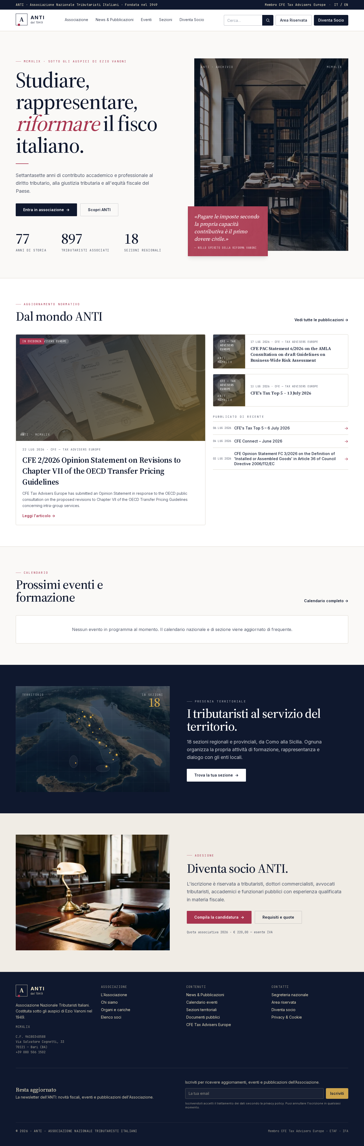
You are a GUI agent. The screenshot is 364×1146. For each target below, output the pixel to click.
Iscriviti (337, 1093)
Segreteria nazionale (290, 994)
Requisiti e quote (278, 917)
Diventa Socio (192, 19)
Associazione (76, 19)
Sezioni (165, 19)
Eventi (146, 19)
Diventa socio (284, 1009)
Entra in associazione (46, 209)
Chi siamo (109, 1002)
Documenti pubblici (203, 1017)
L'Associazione (114, 994)
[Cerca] (267, 20)
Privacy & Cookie (287, 1017)
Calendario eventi (201, 1002)
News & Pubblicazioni (115, 19)
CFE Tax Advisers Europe (208, 1024)
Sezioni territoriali (201, 1009)
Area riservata (284, 1002)
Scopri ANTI (99, 209)
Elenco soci (111, 1017)
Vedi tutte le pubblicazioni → (321, 319)
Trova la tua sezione (216, 775)
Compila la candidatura (219, 917)
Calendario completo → (326, 600)
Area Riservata (293, 20)
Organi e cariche (115, 1009)
